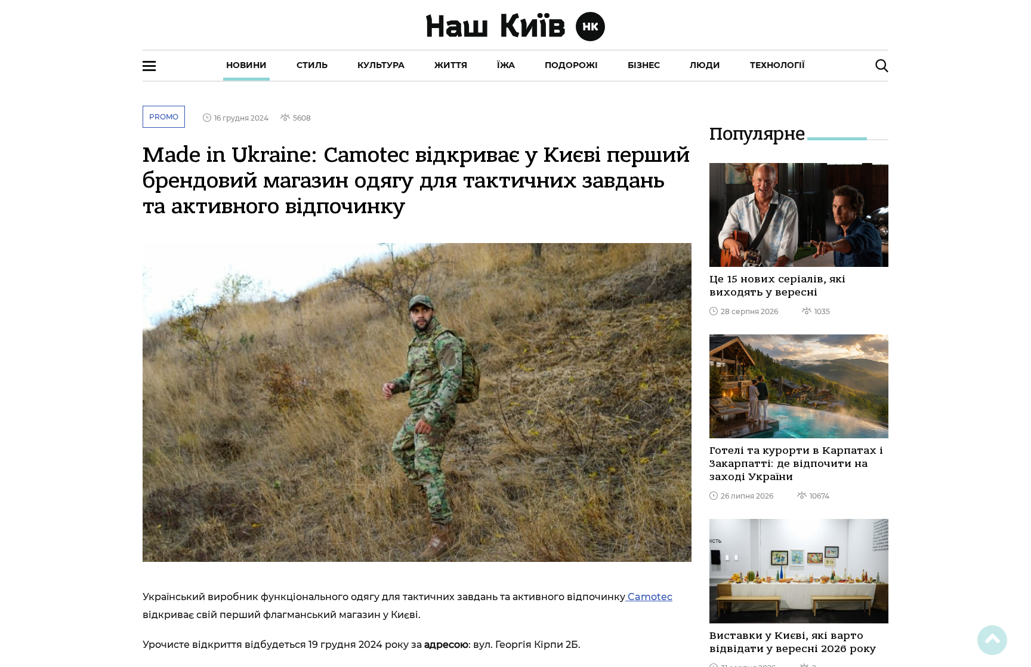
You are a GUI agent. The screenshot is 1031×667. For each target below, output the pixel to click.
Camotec (648, 597)
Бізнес (644, 65)
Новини (246, 65)
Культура (381, 65)
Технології (777, 65)
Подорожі (571, 65)
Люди (705, 65)
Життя (450, 65)
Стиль (312, 65)
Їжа (506, 65)
